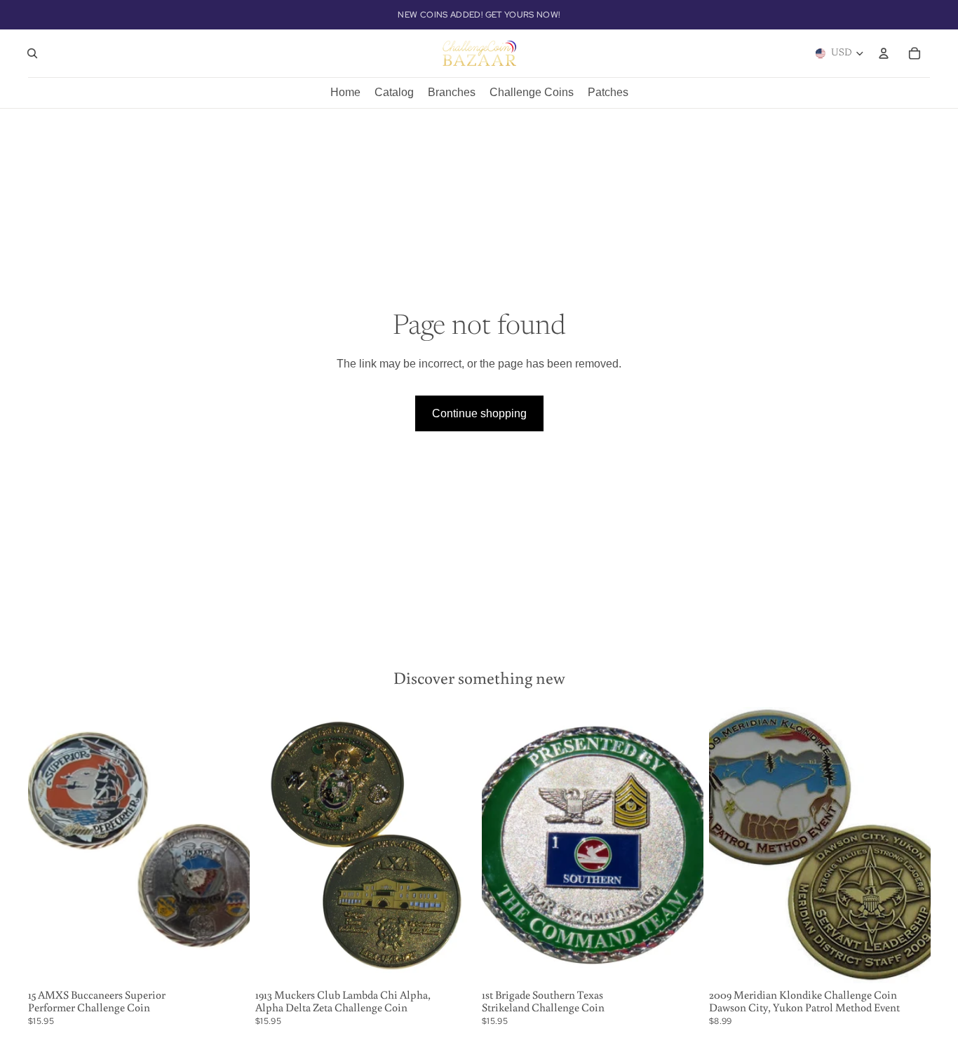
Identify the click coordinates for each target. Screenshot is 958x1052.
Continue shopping (479, 413)
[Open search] (32, 53)
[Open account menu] (883, 53)
